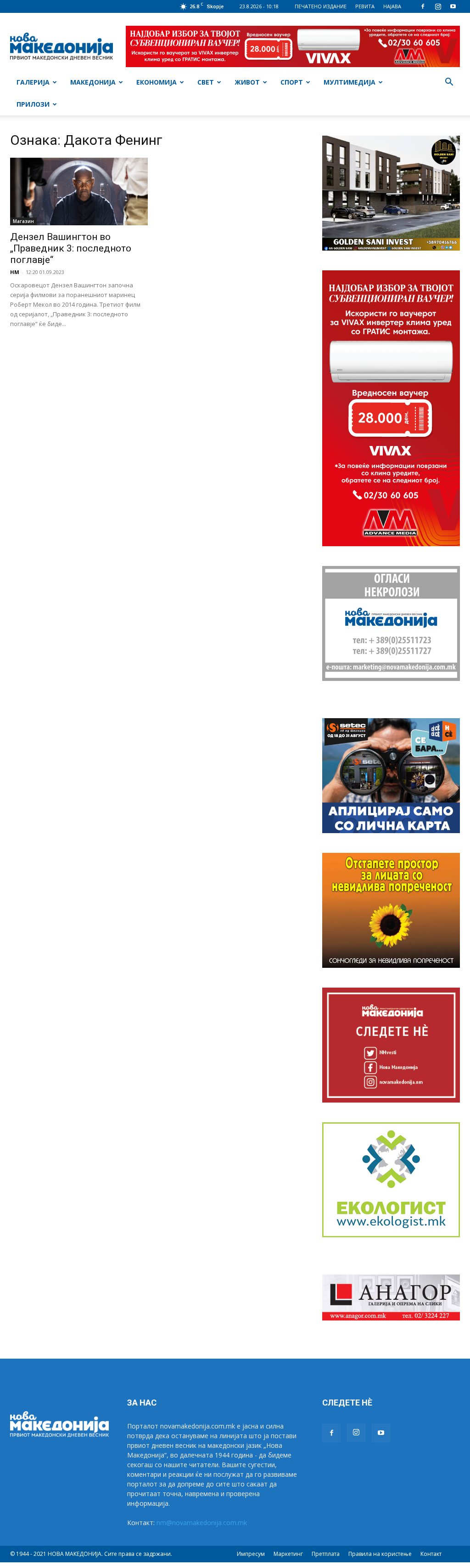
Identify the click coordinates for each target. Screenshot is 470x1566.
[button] (449, 83)
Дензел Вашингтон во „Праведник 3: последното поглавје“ (70, 248)
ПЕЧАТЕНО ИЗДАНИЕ (321, 6)
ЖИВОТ (247, 82)
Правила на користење (380, 1554)
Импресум (251, 1554)
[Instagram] (438, 6)
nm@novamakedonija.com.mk (202, 1522)
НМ (14, 272)
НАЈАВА (392, 6)
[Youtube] (453, 6)
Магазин (23, 221)
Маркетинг (288, 1554)
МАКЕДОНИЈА (93, 82)
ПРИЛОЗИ (33, 104)
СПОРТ (291, 82)
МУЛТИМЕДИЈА (349, 82)
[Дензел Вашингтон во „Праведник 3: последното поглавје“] (79, 191)
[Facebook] (423, 6)
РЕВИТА (365, 6)
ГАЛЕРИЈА (33, 82)
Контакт (431, 1554)
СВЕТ (205, 82)
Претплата (326, 1554)
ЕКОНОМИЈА (156, 82)
